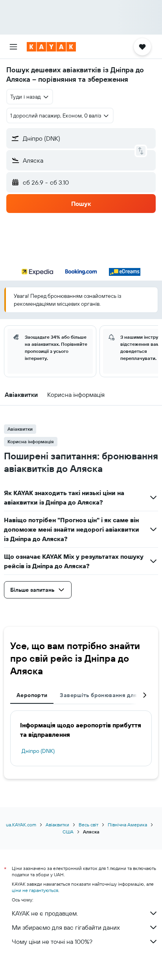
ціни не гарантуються (35, 890)
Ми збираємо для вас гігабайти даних (66, 927)
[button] (13, 46)
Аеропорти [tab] (32, 695)
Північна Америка (127, 825)
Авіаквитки (57, 825)
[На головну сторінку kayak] (51, 46)
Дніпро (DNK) (38, 750)
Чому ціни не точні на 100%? (52, 941)
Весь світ (88, 825)
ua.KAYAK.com (21, 825)
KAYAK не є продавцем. (45, 913)
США (68, 832)
